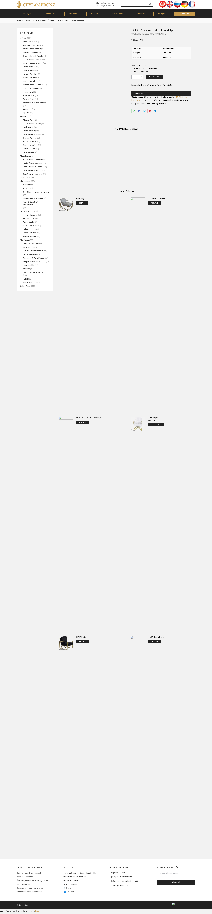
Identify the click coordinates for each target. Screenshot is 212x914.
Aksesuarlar (25, 181)
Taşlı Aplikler (28, 127)
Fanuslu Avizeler (29, 74)
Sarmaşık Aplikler (30, 145)
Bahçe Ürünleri (29, 229)
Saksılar (26, 185)
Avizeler (23, 38)
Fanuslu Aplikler (29, 141)
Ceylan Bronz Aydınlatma (123, 877)
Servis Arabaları (29, 282)
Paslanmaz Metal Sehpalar (34, 272)
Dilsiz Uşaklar (28, 265)
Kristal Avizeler (29, 67)
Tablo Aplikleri (29, 149)
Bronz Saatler (28, 222)
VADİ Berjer (80, 198)
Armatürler (27, 109)
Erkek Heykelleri (29, 233)
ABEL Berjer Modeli (110, 168)
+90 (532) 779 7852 (107, 3)
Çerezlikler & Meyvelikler (33, 198)
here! (37, 911)
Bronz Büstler (28, 218)
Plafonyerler (28, 92)
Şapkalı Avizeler (29, 81)
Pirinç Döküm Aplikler (32, 123)
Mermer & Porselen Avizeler (34, 103)
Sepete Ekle (154, 77)
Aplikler (23, 116)
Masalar (26, 269)
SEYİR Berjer (81, 637)
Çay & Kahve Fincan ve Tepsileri (36, 192)
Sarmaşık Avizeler (30, 88)
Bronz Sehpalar (29, 254)
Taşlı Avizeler (28, 70)
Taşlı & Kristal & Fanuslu (33, 167)
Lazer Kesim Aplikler (31, 134)
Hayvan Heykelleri (30, 215)
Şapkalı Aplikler (29, 138)
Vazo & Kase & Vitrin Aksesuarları (31, 203)
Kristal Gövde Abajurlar (32, 163)
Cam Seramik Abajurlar (32, 174)
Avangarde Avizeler (31, 45)
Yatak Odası (28, 247)
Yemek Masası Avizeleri (33, 63)
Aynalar (26, 188)
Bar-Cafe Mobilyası (31, 244)
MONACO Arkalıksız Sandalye (88, 418)
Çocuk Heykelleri (30, 226)
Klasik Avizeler (29, 42)
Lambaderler (25, 177)
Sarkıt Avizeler (29, 77)
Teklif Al (139, 93)
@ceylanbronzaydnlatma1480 (125, 881)
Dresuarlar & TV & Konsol (33, 258)
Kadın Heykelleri (29, 236)
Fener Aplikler (28, 152)
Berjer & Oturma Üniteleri (151, 85)
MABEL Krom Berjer (156, 637)
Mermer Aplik (28, 120)
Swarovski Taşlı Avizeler (33, 56)
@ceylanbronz (119, 872)
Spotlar (26, 113)
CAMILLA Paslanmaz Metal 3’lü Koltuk (179, 168)
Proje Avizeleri (29, 95)
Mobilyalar (24, 240)
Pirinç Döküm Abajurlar (32, 159)
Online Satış (167, 85)
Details (82, 203)
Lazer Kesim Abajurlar (32, 170)
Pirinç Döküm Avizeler (32, 60)
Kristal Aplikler (29, 131)
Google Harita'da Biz (121, 885)
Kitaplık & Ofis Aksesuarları (34, 262)
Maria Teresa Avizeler (32, 49)
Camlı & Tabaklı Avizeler (33, 85)
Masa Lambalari (26, 156)
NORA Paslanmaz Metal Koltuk (74, 168)
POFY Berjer (152, 418)
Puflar (25, 279)
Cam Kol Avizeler (30, 52)
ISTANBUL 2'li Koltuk (156, 198)
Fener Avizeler (29, 99)
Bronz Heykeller (26, 211)
